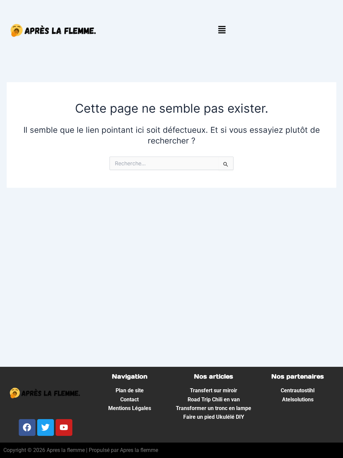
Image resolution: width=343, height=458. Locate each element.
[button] (221, 30)
